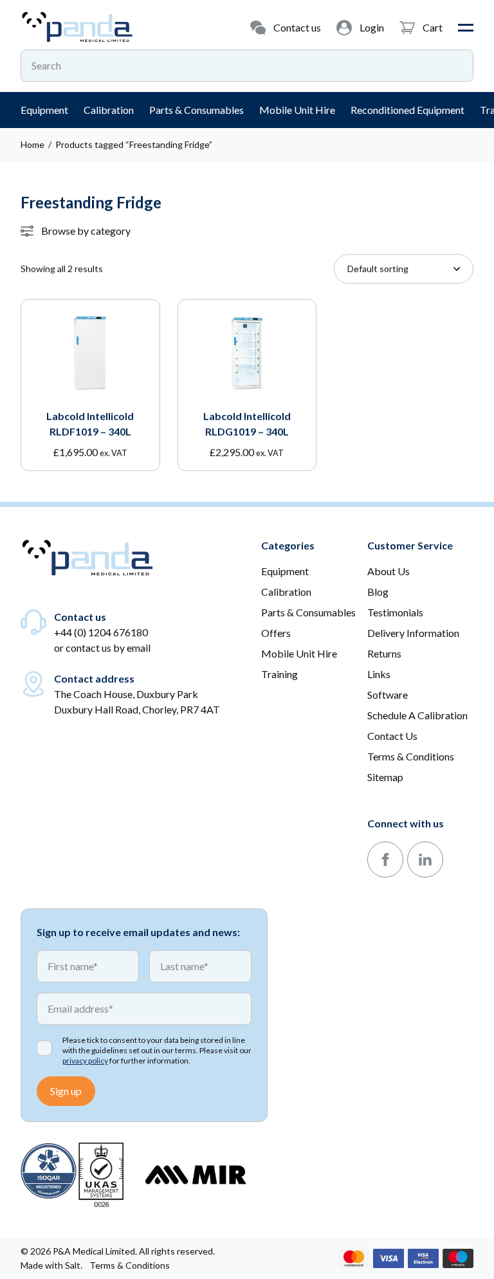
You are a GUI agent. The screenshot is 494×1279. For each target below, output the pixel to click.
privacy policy (85, 1060)
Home (32, 144)
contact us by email (108, 647)
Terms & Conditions (129, 1265)
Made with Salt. (51, 1265)
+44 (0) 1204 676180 (101, 632)
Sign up (66, 1091)
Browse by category (86, 231)
